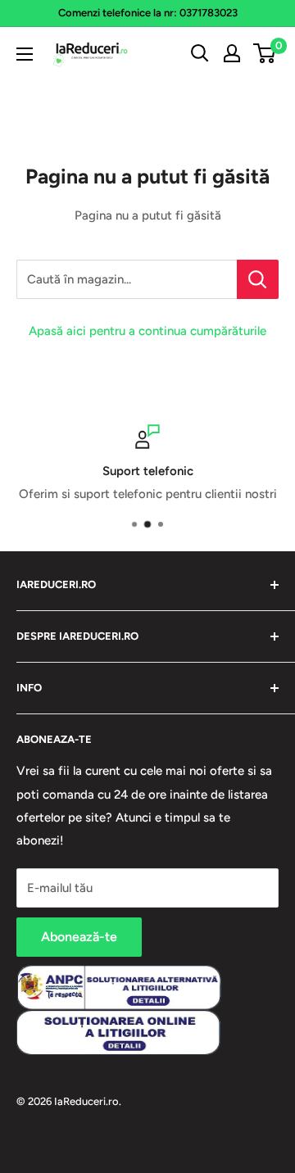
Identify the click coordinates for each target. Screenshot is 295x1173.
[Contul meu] (232, 53)
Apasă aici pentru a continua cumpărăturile (147, 331)
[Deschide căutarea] (200, 53)
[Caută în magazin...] (258, 279)
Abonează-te (79, 936)
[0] (265, 53)
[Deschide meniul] (24, 54)
